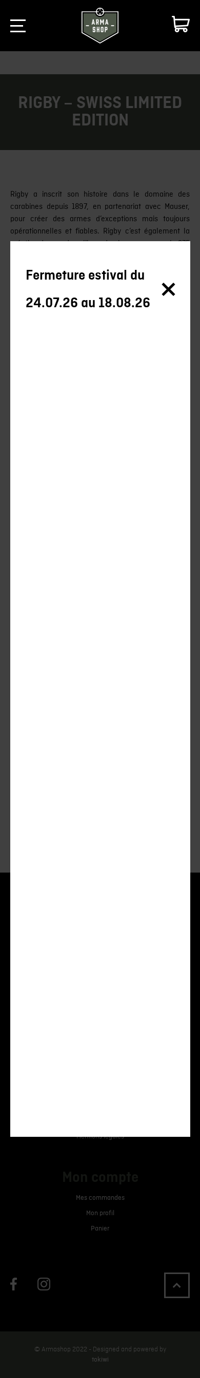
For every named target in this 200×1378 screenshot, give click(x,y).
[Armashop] (100, 26)
